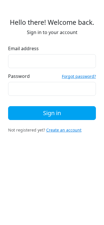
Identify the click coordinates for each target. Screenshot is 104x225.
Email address (23, 48)
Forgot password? (79, 76)
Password (19, 76)
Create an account (63, 130)
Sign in (52, 113)
